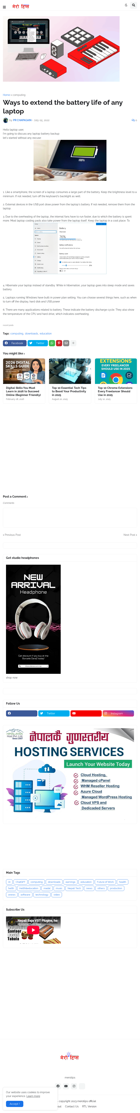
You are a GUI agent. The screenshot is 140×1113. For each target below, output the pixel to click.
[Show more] (73, 343)
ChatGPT (20, 882)
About (57, 1106)
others (101, 888)
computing (19, 95)
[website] (82, 1086)
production (116, 888)
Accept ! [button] (15, 1103)
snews (11, 894)
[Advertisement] (70, 449)
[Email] (66, 343)
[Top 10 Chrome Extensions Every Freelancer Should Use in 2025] (116, 371)
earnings (70, 882)
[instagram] (74, 1086)
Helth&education (28, 888)
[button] (4, 7)
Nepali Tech (74, 888)
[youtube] (86, 713)
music (59, 888)
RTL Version (89, 1106)
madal (47, 888)
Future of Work (105, 882)
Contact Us (72, 1106)
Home (6, 95)
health (122, 882)
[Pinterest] (59, 343)
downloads (31, 333)
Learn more (33, 1096)
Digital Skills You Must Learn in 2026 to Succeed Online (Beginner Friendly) (23, 391)
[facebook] (21, 713)
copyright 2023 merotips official (77, 1101)
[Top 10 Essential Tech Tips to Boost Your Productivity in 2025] (70, 371)
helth (11, 888)
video (57, 894)
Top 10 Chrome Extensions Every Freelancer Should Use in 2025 (115, 391)
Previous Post (13, 534)
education (46, 333)
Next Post (129, 534)
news (89, 888)
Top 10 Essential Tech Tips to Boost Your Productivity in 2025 (69, 391)
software (25, 894)
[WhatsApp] (52, 343)
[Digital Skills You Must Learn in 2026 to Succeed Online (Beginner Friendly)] (24, 371)
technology (42, 894)
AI (9, 882)
